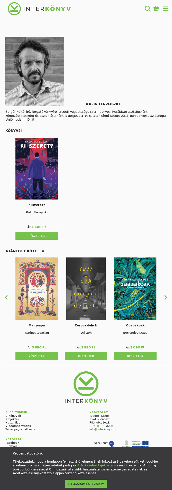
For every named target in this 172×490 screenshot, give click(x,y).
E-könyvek (13, 415)
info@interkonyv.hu (102, 429)
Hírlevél (11, 446)
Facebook (12, 442)
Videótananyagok (18, 425)
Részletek (37, 235)
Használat (12, 422)
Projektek (12, 419)
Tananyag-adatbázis (20, 429)
